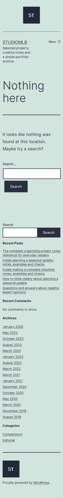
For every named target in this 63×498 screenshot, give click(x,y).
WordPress (41, 482)
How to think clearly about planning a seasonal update (30, 281)
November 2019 (14, 411)
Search (8, 225)
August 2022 (12, 363)
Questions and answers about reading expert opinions (31, 290)
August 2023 (12, 345)
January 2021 (13, 381)
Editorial (9, 440)
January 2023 (13, 357)
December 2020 (14, 387)
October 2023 (13, 338)
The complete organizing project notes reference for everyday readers (31, 253)
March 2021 (11, 375)
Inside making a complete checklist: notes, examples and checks (29, 271)
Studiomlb (15, 42)
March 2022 (12, 369)
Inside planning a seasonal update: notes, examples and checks (28, 262)
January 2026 (13, 327)
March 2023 (12, 351)
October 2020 (13, 393)
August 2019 (12, 417)
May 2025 (10, 333)
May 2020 (10, 399)
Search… (9, 164)
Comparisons (12, 434)
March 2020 (12, 405)
